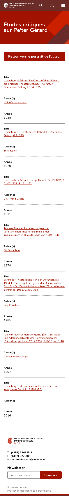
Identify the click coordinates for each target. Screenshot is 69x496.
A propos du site (17, 487)
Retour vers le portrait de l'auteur (34, 56)
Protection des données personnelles (29, 490)
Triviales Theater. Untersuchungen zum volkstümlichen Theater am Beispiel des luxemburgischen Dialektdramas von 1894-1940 (32, 232)
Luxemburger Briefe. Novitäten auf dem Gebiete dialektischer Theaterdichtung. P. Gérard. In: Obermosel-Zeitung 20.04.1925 (31, 84)
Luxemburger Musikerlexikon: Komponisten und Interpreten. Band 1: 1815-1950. (31, 387)
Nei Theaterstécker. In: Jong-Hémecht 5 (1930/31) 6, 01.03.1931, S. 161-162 (34, 181)
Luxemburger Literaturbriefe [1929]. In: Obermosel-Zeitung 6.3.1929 (33, 133)
